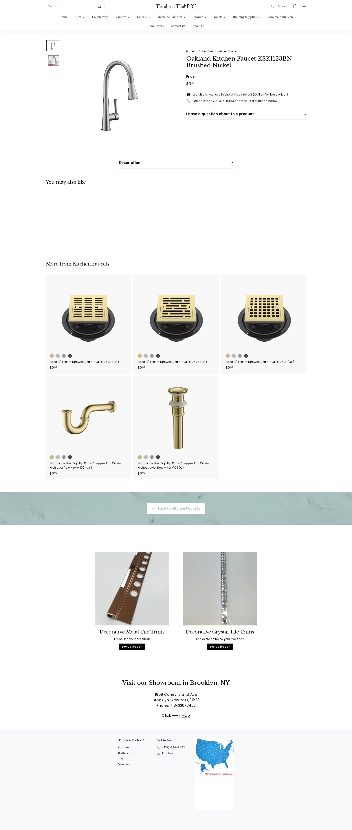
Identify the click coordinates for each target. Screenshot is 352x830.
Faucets (142, 17)
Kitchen (123, 747)
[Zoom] (118, 95)
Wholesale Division (280, 17)
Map (186, 715)
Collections (206, 51)
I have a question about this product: (220, 113)
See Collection (132, 646)
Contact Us (178, 26)
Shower (198, 17)
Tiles (78, 17)
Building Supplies (245, 17)
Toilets (218, 17)
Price (190, 76)
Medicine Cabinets (170, 17)
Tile (120, 758)
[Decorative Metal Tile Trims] (132, 589)
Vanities (121, 17)
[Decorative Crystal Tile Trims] (220, 589)
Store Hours (156, 26)
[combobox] (75, 6)
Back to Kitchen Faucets (178, 508)
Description (129, 162)
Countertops (100, 17)
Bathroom (125, 753)
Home (63, 17)
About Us (198, 26)
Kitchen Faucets (228, 51)
